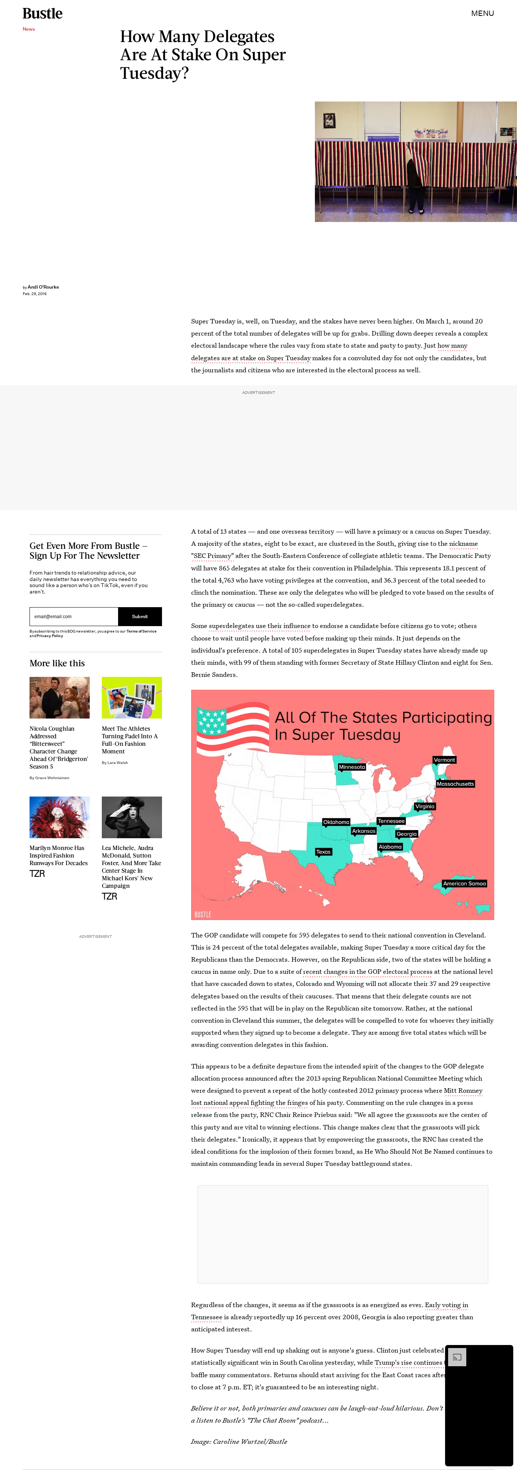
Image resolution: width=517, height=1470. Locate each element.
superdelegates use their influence (260, 625)
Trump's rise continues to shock (422, 1362)
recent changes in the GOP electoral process (368, 971)
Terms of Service (141, 631)
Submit (140, 616)
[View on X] (342, 1234)
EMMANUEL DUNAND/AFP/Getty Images (513, 162)
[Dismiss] (505, 1351)
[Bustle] (42, 13)
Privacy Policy (50, 635)
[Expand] (453, 1351)
